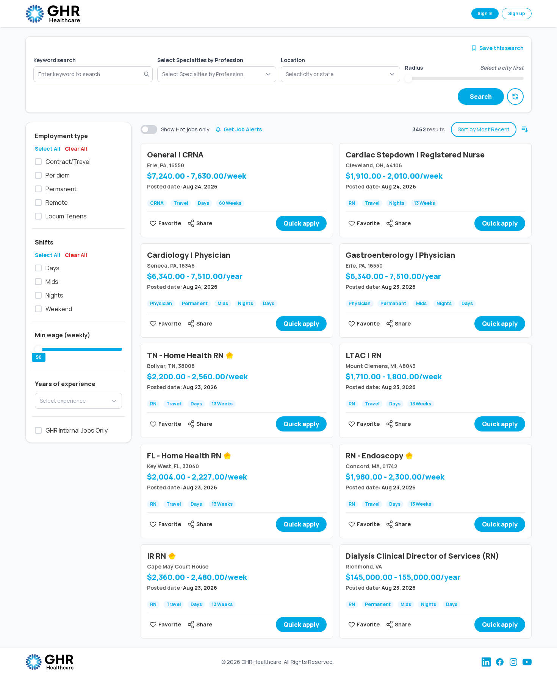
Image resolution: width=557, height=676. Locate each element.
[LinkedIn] (486, 662)
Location (293, 60)
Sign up (516, 13)
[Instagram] (513, 662)
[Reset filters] (515, 96)
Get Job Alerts (243, 129)
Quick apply (301, 223)
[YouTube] (527, 662)
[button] (340, 74)
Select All (47, 148)
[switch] (149, 129)
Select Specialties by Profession (200, 60)
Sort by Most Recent (484, 129)
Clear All (76, 148)
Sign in (485, 13)
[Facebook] (499, 662)
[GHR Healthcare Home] (52, 13)
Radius (414, 67)
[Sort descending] (525, 129)
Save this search (501, 47)
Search (481, 96)
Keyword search (54, 60)
